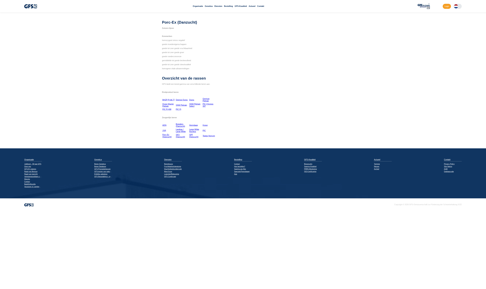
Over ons (27, 166)
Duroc (191, 100)
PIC (204, 130)
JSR (164, 130)
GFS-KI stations (30, 169)
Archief (376, 169)
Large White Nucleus (194, 130)
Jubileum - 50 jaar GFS (32, 164)
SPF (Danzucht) (193, 136)
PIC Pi (178, 109)
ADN (164, 125)
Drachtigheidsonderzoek (173, 169)
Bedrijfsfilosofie (30, 184)
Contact (27, 182)
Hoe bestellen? (239, 166)
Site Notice (448, 166)
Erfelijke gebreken (100, 174)
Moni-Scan (168, 171)
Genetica (209, 6)
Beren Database (100, 166)
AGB (446, 169)
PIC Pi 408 (166, 109)
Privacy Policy (449, 164)
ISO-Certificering (310, 171)
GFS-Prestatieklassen (102, 169)
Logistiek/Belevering (171, 174)
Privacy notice (3, 287)
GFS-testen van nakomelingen (103, 171)
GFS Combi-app (170, 177)
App (235, 174)
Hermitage (193, 125)
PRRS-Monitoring (310, 169)
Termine (377, 164)
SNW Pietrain (181, 105)
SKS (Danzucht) (180, 136)
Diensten (218, 6)
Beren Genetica (100, 164)
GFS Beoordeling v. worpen (103, 177)
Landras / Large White (181, 130)
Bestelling (228, 6)
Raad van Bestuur (30, 171)
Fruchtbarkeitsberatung (172, 166)
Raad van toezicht (31, 174)
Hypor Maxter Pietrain (168, 105)
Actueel (252, 6)
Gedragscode (449, 171)
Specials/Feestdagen (242, 171)
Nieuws (376, 166)
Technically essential (4, 250)
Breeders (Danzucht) (180, 125)
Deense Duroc (182, 100)
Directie (27, 179)
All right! (2, 280)
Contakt (260, 6)
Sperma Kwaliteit (310, 166)
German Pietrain (206, 100)
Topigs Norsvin (209, 136)
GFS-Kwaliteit (241, 6)
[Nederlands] (456, 6)
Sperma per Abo (240, 169)
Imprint (3, 284)
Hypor (205, 125)
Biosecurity (308, 164)
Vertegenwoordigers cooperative (33, 177)
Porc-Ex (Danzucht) (167, 136)
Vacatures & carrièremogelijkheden (33, 187)
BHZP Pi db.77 (168, 100)
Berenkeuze (168, 164)
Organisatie (198, 6)
